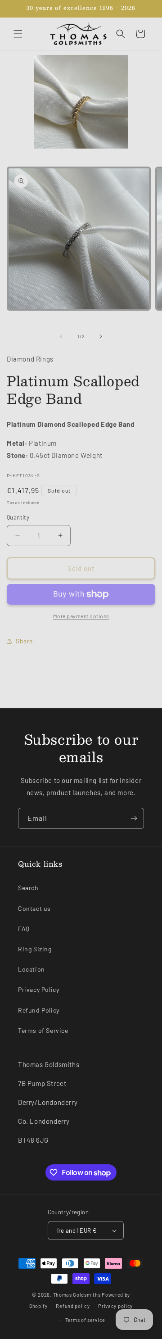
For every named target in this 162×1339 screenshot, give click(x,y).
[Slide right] (101, 336)
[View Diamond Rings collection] (81, 102)
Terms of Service (43, 1030)
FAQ (24, 928)
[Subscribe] (134, 818)
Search (28, 887)
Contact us (34, 908)
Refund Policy (38, 1010)
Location (31, 969)
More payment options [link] (81, 616)
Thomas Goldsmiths (77, 1295)
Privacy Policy (38, 989)
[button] (18, 34)
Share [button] (24, 641)
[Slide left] (61, 336)
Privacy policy (115, 1306)
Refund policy (73, 1306)
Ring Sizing (35, 949)
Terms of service (85, 1320)
